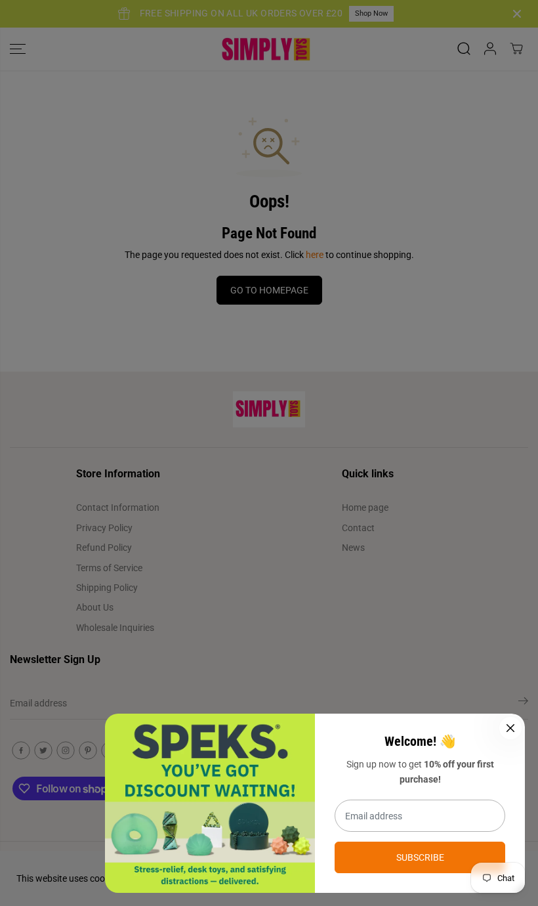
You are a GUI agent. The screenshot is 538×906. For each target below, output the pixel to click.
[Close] (510, 728)
